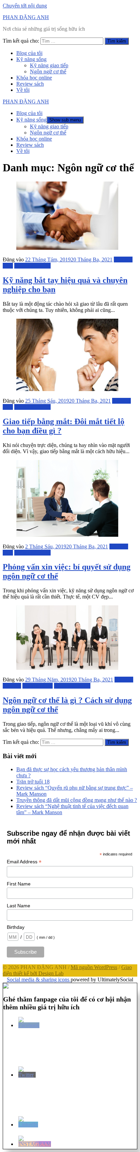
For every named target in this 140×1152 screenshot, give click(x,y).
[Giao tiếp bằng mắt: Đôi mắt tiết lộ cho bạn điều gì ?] (67, 389)
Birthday (15, 927)
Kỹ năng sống (31, 59)
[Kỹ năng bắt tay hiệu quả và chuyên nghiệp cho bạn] (67, 248)
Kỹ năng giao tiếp (49, 65)
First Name (19, 884)
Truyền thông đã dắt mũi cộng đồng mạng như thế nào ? (76, 800)
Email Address (24, 862)
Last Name (18, 905)
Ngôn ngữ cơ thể (48, 71)
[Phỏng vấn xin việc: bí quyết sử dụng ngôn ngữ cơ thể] (67, 535)
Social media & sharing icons (39, 979)
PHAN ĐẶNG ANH (26, 17)
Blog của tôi (29, 53)
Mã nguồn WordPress (94, 967)
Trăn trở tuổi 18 (33, 781)
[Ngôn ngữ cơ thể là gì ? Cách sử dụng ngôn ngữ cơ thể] (67, 668)
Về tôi (23, 90)
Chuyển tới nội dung (25, 6)
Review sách (30, 84)
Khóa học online (34, 78)
